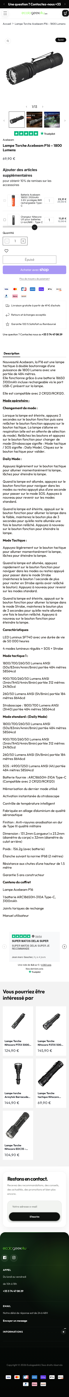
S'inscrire (35, 1216)
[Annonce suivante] (65, 4)
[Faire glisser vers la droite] (43, 107)
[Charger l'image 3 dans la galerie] (52, 119)
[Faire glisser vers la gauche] (26, 107)
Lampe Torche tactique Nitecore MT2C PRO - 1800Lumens (48, 1095)
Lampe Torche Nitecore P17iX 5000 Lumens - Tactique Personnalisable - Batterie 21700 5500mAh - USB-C (17, 1043)
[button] (5, 13)
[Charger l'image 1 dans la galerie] (17, 119)
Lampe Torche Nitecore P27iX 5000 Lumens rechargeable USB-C (50, 1043)
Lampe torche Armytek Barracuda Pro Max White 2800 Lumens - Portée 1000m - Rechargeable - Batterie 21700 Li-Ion (17, 1095)
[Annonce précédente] (4, 4)
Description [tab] (11, 353)
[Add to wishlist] (6, 251)
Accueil (7, 23)
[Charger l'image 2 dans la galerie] (34, 119)
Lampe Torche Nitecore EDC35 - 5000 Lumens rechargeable (15, 1147)
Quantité (8, 233)
